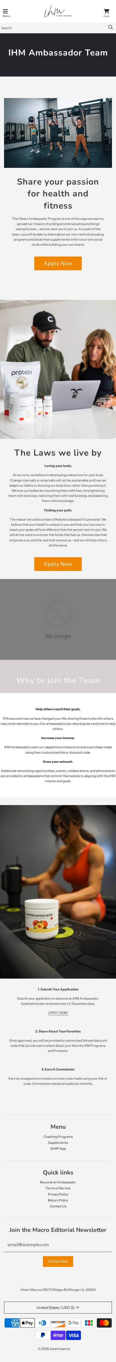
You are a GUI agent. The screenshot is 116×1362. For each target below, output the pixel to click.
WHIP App (58, 1148)
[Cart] (106, 11)
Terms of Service (58, 1188)
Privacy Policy (58, 1194)
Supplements (58, 1143)
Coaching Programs (58, 1137)
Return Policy (58, 1200)
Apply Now (58, 263)
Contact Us (58, 1206)
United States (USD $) (55, 1307)
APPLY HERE (58, 1013)
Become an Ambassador (58, 1182)
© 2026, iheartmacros (54, 1349)
